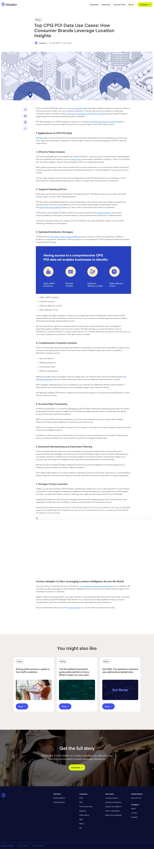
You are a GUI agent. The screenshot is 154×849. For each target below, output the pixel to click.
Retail (81, 824)
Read (20, 706)
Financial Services (85, 806)
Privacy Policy (23, 846)
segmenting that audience (51, 207)
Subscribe (75, 767)
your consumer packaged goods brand (96, 586)
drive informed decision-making (103, 122)
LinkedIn (134, 817)
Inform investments (112, 811)
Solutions (94, 4)
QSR (81, 819)
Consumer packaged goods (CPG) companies (86, 114)
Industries (106, 4)
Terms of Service (39, 846)
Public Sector (84, 815)
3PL (80, 828)
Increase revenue (111, 798)
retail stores (75, 159)
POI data (39, 138)
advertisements (104, 213)
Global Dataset (59, 802)
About (131, 4)
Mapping (82, 811)
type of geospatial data (77, 108)
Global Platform (59, 798)
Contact (144, 4)
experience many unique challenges (65, 237)
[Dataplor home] (10, 4)
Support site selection (113, 806)
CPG (81, 798)
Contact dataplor (74, 608)
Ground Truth (119, 4)
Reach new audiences (113, 815)
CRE (81, 802)
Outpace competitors (113, 802)
